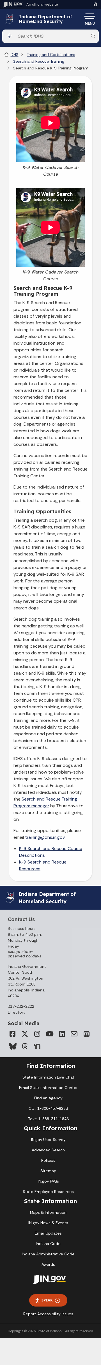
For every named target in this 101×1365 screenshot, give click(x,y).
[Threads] (24, 1046)
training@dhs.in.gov (45, 837)
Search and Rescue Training (38, 61)
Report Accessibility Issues (48, 1313)
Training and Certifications (51, 54)
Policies (48, 1160)
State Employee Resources (48, 1191)
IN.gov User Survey (48, 1139)
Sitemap (48, 1170)
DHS (15, 54)
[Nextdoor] (37, 1046)
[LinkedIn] (61, 1033)
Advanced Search (48, 1149)
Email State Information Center (48, 1087)
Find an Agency (48, 1097)
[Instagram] (37, 1033)
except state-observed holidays (24, 953)
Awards (48, 1264)
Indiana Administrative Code (48, 1253)
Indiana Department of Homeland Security (45, 19)
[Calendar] (86, 1033)
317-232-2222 (21, 1006)
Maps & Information (48, 1212)
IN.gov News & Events (48, 1222)
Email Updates (48, 1233)
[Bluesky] (12, 1046)
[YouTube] (49, 1033)
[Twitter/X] (24, 1033)
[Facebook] (12, 1033)
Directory (17, 1012)
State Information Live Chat (48, 1077)
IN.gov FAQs (48, 1181)
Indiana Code (48, 1243)
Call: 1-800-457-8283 (48, 1108)
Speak (47, 1300)
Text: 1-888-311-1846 (48, 1118)
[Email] (74, 1033)
